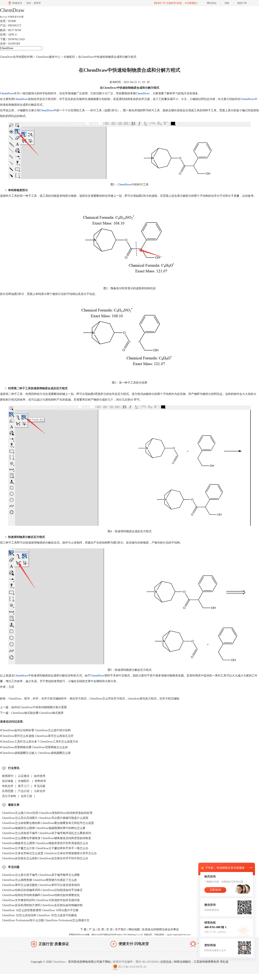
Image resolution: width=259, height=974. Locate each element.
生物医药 (70, 56)
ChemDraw (14, 698)
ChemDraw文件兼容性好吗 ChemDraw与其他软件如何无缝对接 (41, 900)
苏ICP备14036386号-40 (132, 966)
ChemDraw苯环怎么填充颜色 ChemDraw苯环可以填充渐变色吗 (41, 885)
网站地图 (134, 929)
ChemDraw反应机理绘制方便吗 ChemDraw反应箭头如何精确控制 (42, 905)
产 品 (92, 929)
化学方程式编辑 (169, 698)
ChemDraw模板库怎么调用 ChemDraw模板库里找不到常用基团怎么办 (45, 843)
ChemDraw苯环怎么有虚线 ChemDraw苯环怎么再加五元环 (36, 735)
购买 (10, 30)
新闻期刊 (7, 775)
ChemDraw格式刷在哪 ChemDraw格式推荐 (37, 712)
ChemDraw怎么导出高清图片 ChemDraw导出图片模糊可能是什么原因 (45, 817)
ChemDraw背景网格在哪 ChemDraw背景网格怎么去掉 (34, 747)
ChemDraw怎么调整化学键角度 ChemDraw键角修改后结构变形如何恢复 (46, 838)
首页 (8, 21)
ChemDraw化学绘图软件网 (16, 56)
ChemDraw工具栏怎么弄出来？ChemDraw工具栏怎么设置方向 (39, 741)
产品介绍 (23, 791)
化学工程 (26, 796)
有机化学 (7, 786)
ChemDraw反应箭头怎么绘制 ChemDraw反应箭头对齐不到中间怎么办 (45, 858)
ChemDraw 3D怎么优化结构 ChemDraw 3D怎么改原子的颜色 (39, 915)
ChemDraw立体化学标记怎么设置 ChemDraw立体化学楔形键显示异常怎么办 (49, 853)
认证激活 (23, 775)
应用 (8, 34)
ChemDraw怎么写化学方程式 (107, 698)
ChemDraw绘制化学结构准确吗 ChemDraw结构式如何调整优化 (41, 895)
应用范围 (7, 791)
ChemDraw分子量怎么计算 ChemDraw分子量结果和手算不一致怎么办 (45, 848)
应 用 (101, 929)
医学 (27, 698)
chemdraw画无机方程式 (142, 698)
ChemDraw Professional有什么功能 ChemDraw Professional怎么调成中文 (45, 920)
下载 (12, 39)
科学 (35, 698)
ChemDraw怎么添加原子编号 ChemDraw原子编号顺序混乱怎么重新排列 (46, 833)
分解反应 (65, 675)
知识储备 (7, 781)
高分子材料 (9, 796)
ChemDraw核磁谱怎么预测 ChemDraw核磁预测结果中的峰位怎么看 (43, 828)
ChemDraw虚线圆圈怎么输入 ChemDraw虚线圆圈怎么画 (35, 752)
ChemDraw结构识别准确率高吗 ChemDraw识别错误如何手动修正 (42, 890)
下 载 (83, 929)
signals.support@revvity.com (178, 934)
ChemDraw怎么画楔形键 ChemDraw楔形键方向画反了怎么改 (39, 879)
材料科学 (40, 781)
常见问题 (39, 786)
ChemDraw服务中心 (48, 56)
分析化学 (39, 791)
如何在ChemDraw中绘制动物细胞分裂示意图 (39, 707)
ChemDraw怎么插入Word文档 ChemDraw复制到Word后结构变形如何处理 (47, 812)
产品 (10, 25)
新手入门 (23, 786)
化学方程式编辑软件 (54, 698)
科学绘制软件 (47, 93)
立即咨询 (215, 889)
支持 (10, 43)
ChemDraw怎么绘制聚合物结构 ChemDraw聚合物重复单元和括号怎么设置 (48, 823)
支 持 (109, 929)
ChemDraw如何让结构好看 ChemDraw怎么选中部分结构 (35, 730)
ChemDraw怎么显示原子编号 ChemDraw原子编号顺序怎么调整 (41, 874)
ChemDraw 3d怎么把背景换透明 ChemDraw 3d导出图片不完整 (40, 910)
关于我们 (120, 929)
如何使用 (39, 775)
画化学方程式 (78, 698)
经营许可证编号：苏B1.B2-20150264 (135, 961)
